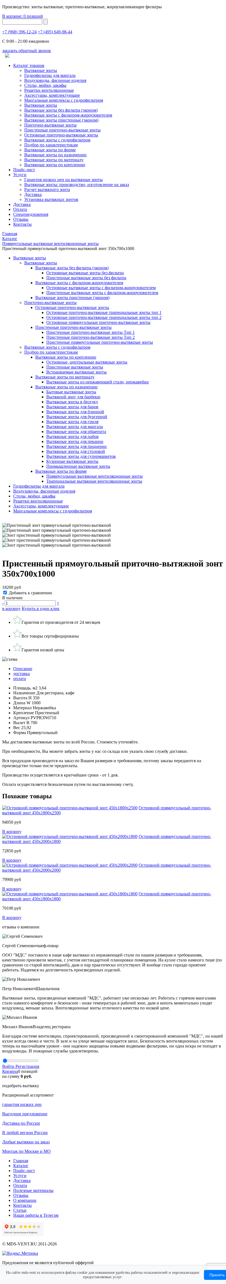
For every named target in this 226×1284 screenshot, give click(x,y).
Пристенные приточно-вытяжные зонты (62, 130)
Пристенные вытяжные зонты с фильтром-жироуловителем (102, 292)
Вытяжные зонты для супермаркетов (81, 456)
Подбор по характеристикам (51, 352)
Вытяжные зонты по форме (50, 149)
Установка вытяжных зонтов (51, 199)
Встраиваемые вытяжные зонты (76, 372)
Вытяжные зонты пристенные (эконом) (61, 120)
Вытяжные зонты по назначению (55, 154)
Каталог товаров (28, 65)
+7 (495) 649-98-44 (55, 31)
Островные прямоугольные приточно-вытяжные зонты (98, 322)
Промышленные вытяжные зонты (78, 466)
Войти (8, 1066)
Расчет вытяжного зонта (47, 189)
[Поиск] (45, 22)
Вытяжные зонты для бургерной (76, 416)
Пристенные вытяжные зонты (74, 367)
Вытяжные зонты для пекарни (74, 441)
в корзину (11, 608)
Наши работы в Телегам (35, 1215)
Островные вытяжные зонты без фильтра (85, 272)
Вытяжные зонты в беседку (72, 401)
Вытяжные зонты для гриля (72, 421)
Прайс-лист (24, 169)
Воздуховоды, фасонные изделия (55, 80)
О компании (24, 1200)
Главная (20, 1160)
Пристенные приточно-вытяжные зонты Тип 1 (90, 332)
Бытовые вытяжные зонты (71, 392)
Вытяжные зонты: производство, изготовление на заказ (76, 184)
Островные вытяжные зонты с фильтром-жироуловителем (101, 287)
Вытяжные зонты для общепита (76, 431)
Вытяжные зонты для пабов (72, 436)
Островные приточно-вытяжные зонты (61, 135)
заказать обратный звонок (26, 50)
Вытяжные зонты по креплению (54, 164)
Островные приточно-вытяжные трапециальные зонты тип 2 (104, 317)
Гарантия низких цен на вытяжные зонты (63, 179)
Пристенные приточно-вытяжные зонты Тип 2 (90, 337)
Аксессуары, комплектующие (52, 95)
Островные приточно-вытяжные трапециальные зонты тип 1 (104, 312)
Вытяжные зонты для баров (72, 406)
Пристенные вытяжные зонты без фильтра (86, 277)
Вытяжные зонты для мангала (74, 426)
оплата (19, 678)
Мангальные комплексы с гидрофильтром (63, 100)
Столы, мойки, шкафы (45, 85)
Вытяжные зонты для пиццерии (76, 446)
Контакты (22, 224)
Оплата (20, 209)
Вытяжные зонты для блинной (75, 411)
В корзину (11, 831)
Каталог (20, 1165)
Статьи (19, 1210)
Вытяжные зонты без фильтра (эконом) (61, 110)
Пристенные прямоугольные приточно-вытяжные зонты (99, 342)
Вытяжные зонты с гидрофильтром (57, 347)
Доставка (33, 194)
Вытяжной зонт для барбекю (73, 396)
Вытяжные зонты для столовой (75, 451)
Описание (22, 668)
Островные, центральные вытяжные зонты (86, 362)
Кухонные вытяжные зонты (72, 461)
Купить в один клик (41, 608)
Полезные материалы (33, 1190)
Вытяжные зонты (40, 70)
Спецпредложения (30, 214)
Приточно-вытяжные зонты (50, 302)
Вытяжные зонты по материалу (54, 159)
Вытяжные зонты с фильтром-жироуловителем (68, 115)
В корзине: (22, 16)
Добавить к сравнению (30, 592)
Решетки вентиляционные (49, 90)
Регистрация (27, 1066)
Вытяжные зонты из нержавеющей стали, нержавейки (97, 382)
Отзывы (20, 219)
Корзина (10, 1071)
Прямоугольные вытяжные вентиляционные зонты (94, 476)
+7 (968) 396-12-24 (19, 31)
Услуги (19, 174)
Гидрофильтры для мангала (50, 75)
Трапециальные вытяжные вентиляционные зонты (94, 481)
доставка (21, 673)
